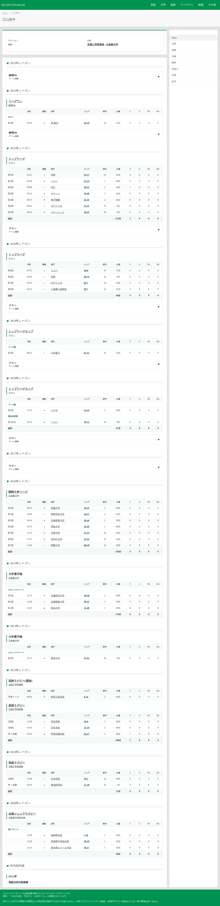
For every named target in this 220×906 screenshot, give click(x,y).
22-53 (86, 200)
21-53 (86, 533)
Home (5, 13)
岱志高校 (55, 721)
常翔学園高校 (57, 734)
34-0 (86, 721)
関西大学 (55, 545)
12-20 (86, 785)
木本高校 (55, 778)
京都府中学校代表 (17, 817)
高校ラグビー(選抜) (20, 680)
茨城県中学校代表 (60, 841)
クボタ (54, 410)
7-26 (86, 835)
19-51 (86, 422)
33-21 (86, 206)
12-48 (86, 608)
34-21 (86, 514)
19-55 (86, 212)
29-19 (86, 841)
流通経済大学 (57, 595)
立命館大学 (112, 44)
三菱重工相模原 (59, 289)
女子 (174, 81)
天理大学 (55, 533)
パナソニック (57, 212)
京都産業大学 (57, 520)
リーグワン (187, 4)
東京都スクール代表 (61, 847)
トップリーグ (17, 158)
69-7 (86, 289)
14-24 (86, 410)
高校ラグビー (17, 705)
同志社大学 (56, 539)
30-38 (86, 595)
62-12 (86, 353)
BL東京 (54, 123)
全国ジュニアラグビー (22, 813)
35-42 (86, 658)
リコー (54, 181)
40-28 (86, 545)
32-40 (86, 193)
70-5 (86, 778)
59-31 (86, 187)
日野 (53, 175)
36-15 (86, 601)
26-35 (86, 508)
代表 (174, 56)
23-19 (86, 727)
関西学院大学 (57, 514)
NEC (53, 187)
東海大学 (55, 658)
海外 (174, 62)
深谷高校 (55, 727)
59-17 (86, 847)
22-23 (86, 181)
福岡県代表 (56, 835)
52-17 (86, 175)
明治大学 (55, 608)
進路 (173, 4)
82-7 (86, 283)
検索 (200, 4)
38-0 (86, 270)
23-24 (86, 539)
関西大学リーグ (18, 491)
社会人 (175, 69)
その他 (212, 4)
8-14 (86, 697)
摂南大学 (55, 526)
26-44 (86, 520)
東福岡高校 (56, 785)
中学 (174, 75)
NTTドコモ (56, 206)
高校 (153, 4)
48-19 (86, 276)
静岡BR (12, 105)
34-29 (86, 526)
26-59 (86, 123)
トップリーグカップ (21, 331)
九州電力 (55, 353)
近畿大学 (55, 508)
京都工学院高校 (95, 44)
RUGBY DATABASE (13, 5)
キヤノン (55, 193)
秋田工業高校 (57, 697)
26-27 (86, 734)
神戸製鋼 (55, 200)
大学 (163, 4)
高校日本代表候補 (18, 882)
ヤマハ (12, 163)
